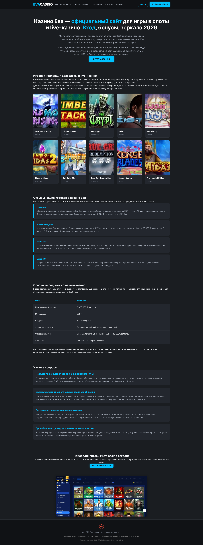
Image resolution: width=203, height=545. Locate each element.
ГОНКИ (85, 4)
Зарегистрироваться (101, 466)
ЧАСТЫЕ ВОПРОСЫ (63, 4)
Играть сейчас (101, 59)
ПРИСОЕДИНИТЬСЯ (160, 4)
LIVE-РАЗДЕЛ (96, 4)
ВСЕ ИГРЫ (109, 4)
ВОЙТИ (143, 4)
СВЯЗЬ (77, 4)
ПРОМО (119, 4)
